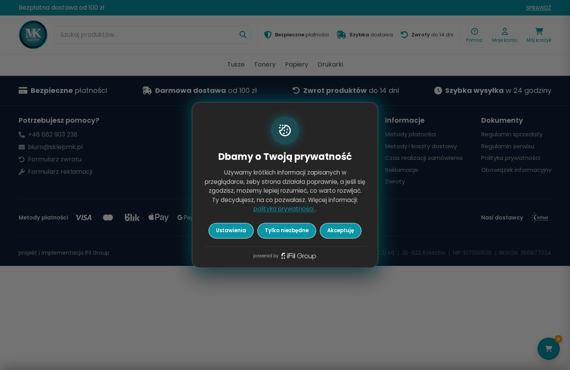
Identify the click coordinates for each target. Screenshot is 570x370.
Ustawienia (231, 230)
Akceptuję (340, 230)
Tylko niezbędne (287, 230)
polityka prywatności (284, 209)
